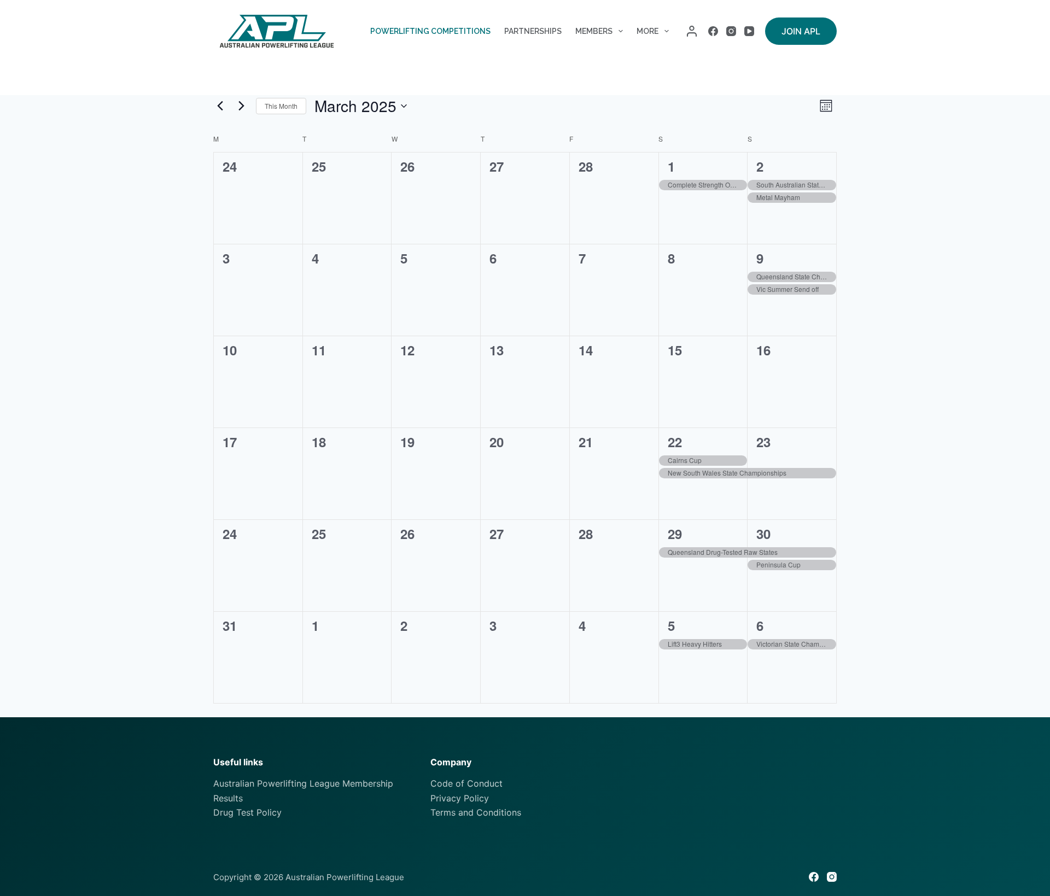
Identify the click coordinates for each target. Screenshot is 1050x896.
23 (763, 441)
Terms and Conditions (475, 812)
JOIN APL (800, 31)
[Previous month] (219, 106)
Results (228, 798)
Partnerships (533, 31)
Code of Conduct (466, 783)
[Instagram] (731, 31)
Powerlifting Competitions (430, 31)
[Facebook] (713, 31)
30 (763, 533)
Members (593, 31)
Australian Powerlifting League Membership (303, 783)
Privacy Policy (459, 798)
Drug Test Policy (247, 812)
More (647, 31)
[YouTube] (749, 31)
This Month (281, 105)
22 (675, 441)
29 (675, 533)
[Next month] (241, 106)
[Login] (691, 31)
